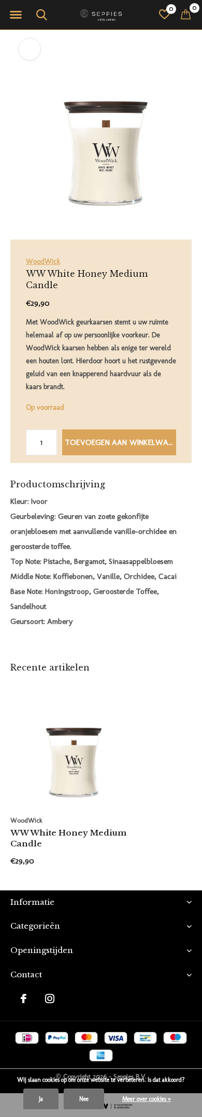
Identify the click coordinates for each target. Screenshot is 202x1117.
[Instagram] (49, 998)
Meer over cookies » (146, 1099)
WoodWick (43, 261)
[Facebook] (23, 998)
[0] (186, 14)
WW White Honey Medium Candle (68, 838)
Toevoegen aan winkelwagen (120, 442)
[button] (15, 15)
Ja (41, 1099)
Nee (84, 1099)
